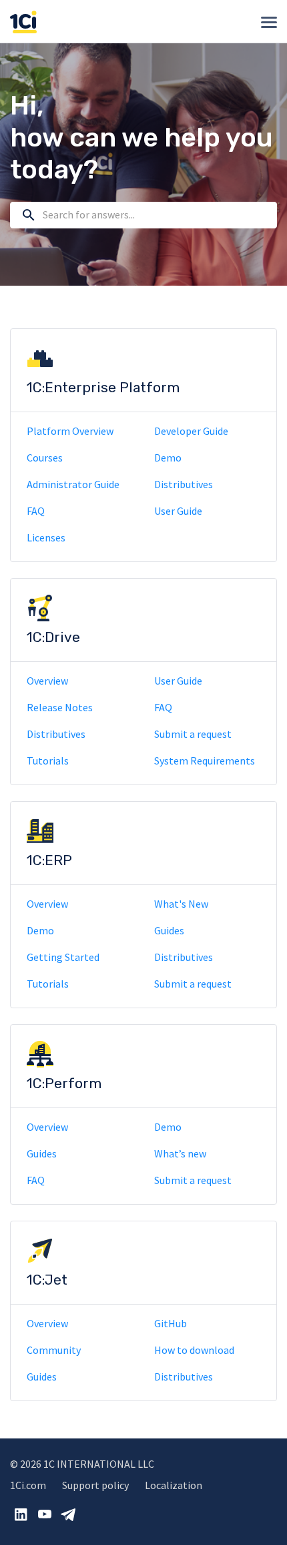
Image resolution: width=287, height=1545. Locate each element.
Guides (169, 930)
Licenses (46, 537)
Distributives (183, 484)
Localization (173, 1485)
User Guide (178, 510)
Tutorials (48, 760)
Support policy (95, 1485)
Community (54, 1350)
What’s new (180, 1153)
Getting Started (63, 957)
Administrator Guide (73, 484)
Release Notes (60, 707)
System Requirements (204, 760)
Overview (47, 680)
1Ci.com (28, 1485)
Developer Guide (191, 431)
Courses (45, 457)
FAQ (36, 510)
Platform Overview (70, 431)
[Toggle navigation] (269, 22)
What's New (181, 903)
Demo (168, 457)
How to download (194, 1350)
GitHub (170, 1323)
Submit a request (193, 734)
